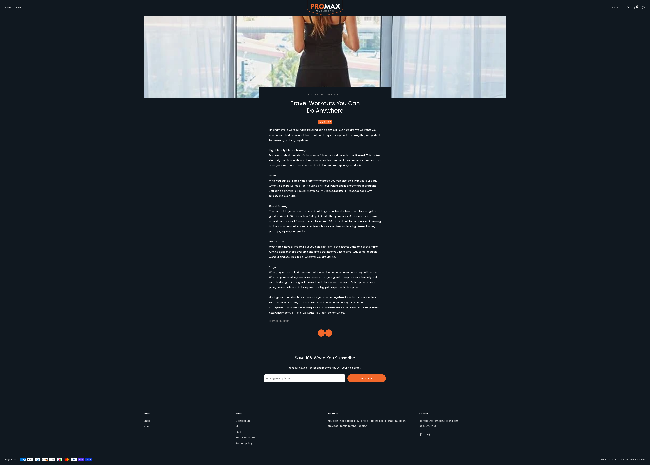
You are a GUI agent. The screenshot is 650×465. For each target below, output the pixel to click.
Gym (329, 94)
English (616, 8)
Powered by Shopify (608, 459)
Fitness (321, 94)
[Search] (643, 7)
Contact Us (243, 421)
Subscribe (367, 378)
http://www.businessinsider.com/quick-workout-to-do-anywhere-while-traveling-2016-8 (324, 307)
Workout (339, 94)
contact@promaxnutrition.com (438, 421)
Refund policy (244, 443)
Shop (8, 7)
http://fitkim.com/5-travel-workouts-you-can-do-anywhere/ (307, 312)
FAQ (238, 432)
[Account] (628, 7)
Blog (238, 426)
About (20, 7)
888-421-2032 (427, 426)
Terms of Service (246, 437)
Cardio (310, 94)
